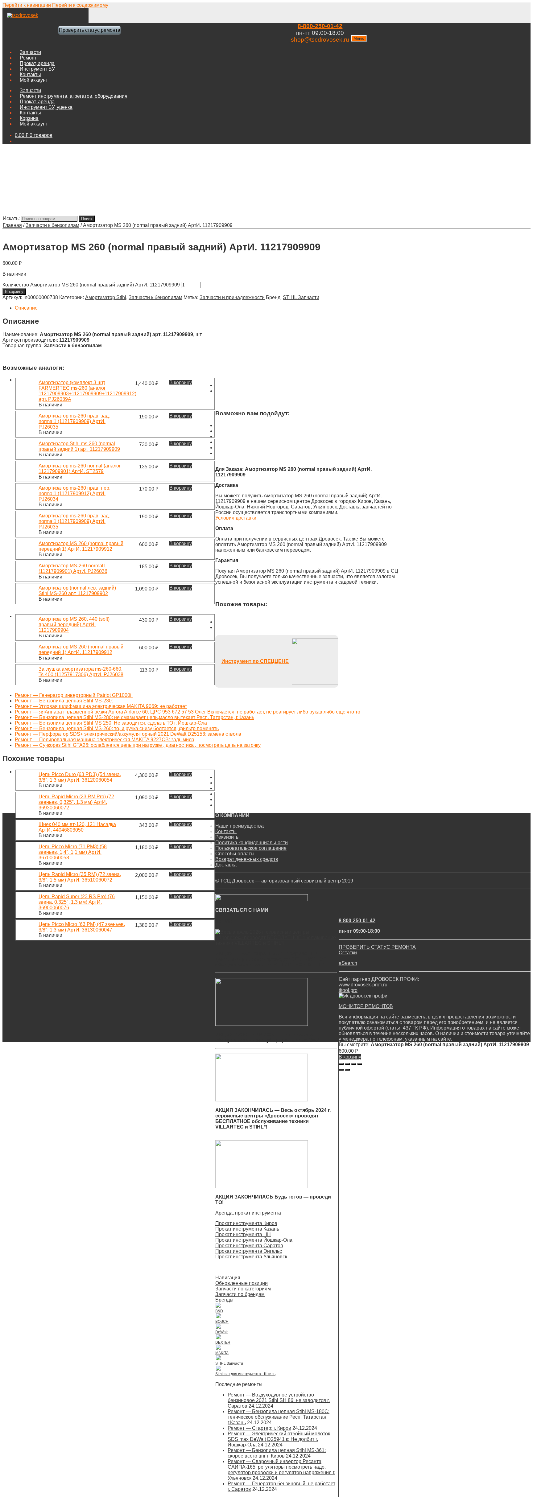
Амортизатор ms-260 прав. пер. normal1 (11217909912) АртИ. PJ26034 (74, 493)
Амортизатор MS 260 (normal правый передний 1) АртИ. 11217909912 (81, 546)
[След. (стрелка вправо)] (347, 1070)
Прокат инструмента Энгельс (248, 1251)
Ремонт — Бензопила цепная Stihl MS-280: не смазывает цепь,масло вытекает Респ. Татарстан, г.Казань (134, 717)
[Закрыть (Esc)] (341, 1064)
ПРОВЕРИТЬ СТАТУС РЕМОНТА (377, 947)
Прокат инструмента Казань (247, 1229)
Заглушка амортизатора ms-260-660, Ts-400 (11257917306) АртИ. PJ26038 (81, 671)
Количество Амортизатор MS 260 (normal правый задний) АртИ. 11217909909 (91, 284)
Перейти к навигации (26, 5)
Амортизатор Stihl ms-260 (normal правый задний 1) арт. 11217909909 (79, 446)
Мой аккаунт (34, 80)
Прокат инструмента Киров (246, 1223)
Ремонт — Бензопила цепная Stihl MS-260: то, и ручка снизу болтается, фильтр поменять (117, 728)
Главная (12, 225)
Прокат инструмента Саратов (249, 1245)
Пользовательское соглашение (251, 848)
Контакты (30, 74)
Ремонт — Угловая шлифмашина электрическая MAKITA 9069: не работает (101, 706)
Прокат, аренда (37, 63)
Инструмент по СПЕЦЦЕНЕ (255, 661)
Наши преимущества (239, 826)
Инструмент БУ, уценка (46, 107)
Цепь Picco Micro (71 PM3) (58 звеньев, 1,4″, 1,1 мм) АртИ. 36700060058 (73, 852)
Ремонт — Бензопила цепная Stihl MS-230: (64, 700)
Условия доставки (235, 517)
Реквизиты (227, 837)
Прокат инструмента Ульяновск (251, 1256)
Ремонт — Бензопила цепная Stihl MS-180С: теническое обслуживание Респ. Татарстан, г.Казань (278, 1417)
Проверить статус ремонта (89, 30)
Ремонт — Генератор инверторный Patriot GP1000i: (74, 695)
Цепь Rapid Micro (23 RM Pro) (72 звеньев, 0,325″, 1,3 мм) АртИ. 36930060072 (76, 802)
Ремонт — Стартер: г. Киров (259, 1428)
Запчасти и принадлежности (232, 297)
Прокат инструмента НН (243, 1234)
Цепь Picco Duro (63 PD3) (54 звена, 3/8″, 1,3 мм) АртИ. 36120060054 (80, 777)
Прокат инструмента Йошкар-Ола (253, 1240)
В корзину (14, 291)
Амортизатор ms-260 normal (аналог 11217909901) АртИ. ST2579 (80, 468)
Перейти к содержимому (80, 5)
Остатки (348, 952)
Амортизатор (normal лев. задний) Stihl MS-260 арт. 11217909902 (77, 590)
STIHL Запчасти (301, 297)
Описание (26, 308)
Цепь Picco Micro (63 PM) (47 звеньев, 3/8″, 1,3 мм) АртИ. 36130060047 (82, 927)
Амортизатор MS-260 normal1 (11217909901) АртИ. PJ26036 (73, 568)
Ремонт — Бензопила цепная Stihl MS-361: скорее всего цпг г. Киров (277, 1453)
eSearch (348, 963)
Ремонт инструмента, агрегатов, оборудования (73, 96)
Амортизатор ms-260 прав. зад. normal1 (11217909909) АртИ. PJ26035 (74, 421)
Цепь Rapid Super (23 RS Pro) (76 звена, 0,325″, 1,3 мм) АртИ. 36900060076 (77, 902)
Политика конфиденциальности (251, 842)
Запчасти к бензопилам (52, 225)
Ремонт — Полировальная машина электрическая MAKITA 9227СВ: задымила (104, 739)
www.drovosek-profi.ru (363, 984)
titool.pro (348, 990)
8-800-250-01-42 (320, 26)
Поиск (86, 218)
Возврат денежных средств (246, 859)
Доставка (226, 864)
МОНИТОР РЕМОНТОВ (366, 1006)
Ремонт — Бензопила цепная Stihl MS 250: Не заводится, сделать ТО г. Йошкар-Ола (111, 723)
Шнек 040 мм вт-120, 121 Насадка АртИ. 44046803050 (77, 827)
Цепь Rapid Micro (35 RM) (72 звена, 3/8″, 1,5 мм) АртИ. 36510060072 (80, 877)
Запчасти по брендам (240, 1294)
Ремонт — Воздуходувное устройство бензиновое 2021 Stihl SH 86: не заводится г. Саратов (279, 1400)
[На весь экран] (353, 1064)
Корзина (29, 118)
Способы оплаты (234, 853)
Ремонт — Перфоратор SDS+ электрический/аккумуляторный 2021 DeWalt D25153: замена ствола (128, 734)
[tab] (207, 308)
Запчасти (30, 52)
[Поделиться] (347, 1064)
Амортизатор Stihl (105, 297)
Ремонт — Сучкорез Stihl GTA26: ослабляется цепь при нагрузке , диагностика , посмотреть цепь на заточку (138, 745)
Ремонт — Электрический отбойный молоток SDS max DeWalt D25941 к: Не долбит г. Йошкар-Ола (279, 1439)
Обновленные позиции (241, 1283)
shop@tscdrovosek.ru (320, 39)
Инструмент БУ (37, 69)
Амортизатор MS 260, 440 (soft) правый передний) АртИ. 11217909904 (74, 624)
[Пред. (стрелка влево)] (341, 1070)
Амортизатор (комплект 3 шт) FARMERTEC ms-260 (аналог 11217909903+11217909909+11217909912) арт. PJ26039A (87, 391)
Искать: (11, 218)
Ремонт (28, 57)
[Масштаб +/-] (359, 1064)
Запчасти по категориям (243, 1288)
